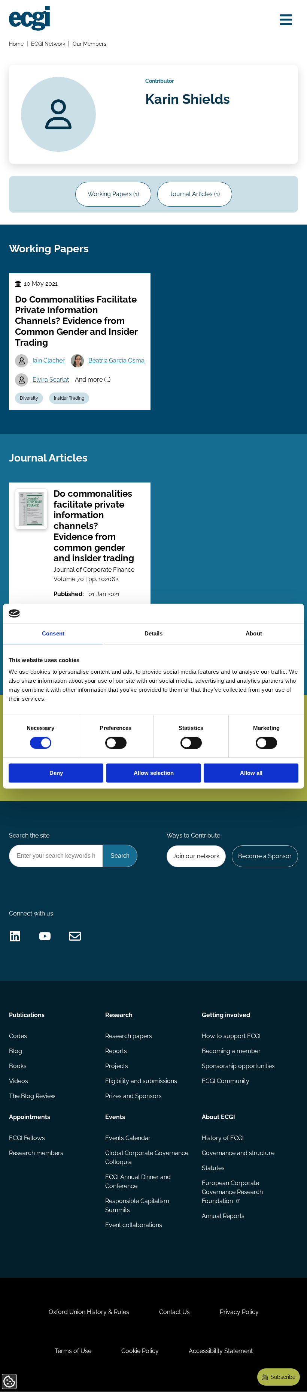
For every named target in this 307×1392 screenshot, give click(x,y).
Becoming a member (231, 1051)
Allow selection (154, 773)
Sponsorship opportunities (238, 1066)
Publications (27, 1015)
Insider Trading (69, 398)
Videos (18, 1081)
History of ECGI (223, 1138)
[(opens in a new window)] (15, 936)
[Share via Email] (75, 936)
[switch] (116, 743)
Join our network (196, 856)
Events (115, 1117)
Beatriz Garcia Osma (116, 360)
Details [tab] (154, 633)
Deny (56, 773)
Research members (36, 1153)
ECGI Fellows (27, 1138)
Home (16, 43)
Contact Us (174, 1312)
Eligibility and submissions (141, 1081)
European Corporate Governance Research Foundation (232, 1192)
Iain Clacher (49, 360)
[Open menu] (286, 19)
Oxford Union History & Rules (89, 1312)
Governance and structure (238, 1153)
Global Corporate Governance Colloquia (146, 1157)
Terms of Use (73, 1351)
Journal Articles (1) (195, 194)
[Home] (29, 18)
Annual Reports (223, 1216)
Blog (15, 1051)
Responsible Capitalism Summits (137, 1205)
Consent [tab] (53, 633)
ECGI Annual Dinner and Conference (138, 1181)
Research (119, 1015)
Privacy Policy (239, 1312)
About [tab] (254, 633)
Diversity (29, 398)
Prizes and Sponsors (133, 1096)
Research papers (128, 1036)
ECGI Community (225, 1081)
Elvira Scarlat (51, 379)
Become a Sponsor (265, 856)
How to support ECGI (231, 1036)
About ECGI (218, 1117)
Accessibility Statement (221, 1351)
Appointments (29, 1117)
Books (18, 1066)
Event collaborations (133, 1225)
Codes (18, 1036)
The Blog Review (32, 1096)
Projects (116, 1066)
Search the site (29, 835)
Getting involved (226, 1015)
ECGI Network (48, 43)
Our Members (89, 43)
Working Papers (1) (113, 194)
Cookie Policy (140, 1351)
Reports (116, 1051)
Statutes (213, 1168)
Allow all (251, 773)
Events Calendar (128, 1138)
